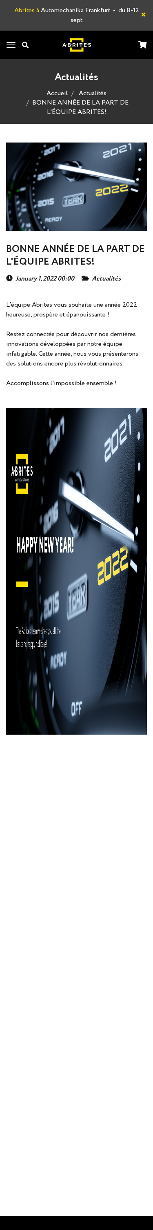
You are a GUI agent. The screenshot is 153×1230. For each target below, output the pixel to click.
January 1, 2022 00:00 (45, 278)
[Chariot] (142, 45)
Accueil (57, 93)
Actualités (92, 93)
